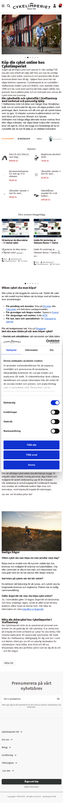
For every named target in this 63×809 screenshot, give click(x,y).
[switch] (55, 412)
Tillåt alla (31, 445)
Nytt (5, 259)
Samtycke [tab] (11, 350)
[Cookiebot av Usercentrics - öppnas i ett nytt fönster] (46, 341)
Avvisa (31, 465)
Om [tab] (52, 350)
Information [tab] (31, 350)
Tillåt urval (31, 454)
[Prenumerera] (58, 703)
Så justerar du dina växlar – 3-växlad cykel (15, 241)
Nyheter (31, 149)
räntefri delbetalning (23, 484)
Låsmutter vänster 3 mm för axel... (51, 172)
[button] (25, 57)
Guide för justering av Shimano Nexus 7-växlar (46, 241)
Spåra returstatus (31, 791)
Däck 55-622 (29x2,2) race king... (19, 155)
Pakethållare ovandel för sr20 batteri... (49, 193)
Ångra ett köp (32, 786)
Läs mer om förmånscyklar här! (17, 499)
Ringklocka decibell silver (51, 155)
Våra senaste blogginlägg (31, 214)
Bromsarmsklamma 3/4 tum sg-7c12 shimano (18, 174)
